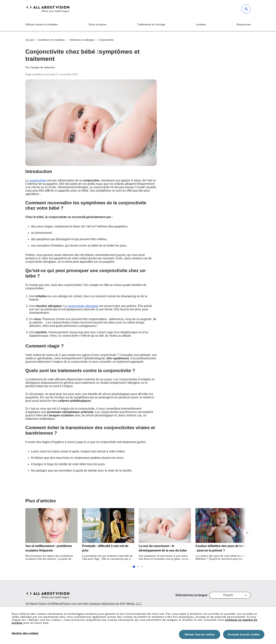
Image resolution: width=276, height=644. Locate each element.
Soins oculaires (97, 24)
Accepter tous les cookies (244, 634)
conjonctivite (37, 180)
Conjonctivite (106, 39)
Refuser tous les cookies (200, 634)
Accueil (29, 39)
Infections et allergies (82, 39)
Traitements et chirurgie (151, 24)
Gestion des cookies (25, 633)
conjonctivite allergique (83, 306)
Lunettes (201, 24)
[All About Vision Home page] (48, 9)
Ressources (244, 24)
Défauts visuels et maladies (41, 24)
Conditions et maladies (51, 39)
